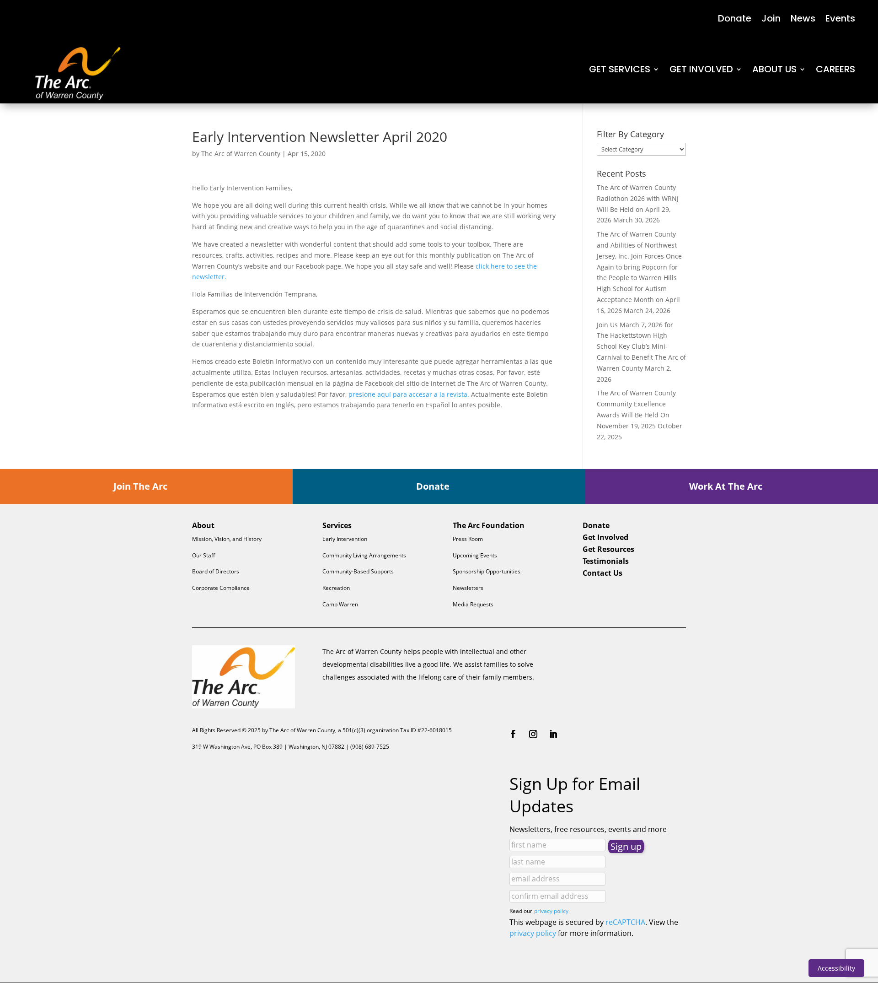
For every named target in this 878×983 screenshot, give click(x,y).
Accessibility (836, 968)
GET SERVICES (619, 69)
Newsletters (468, 588)
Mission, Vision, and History (227, 539)
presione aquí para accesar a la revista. (408, 394)
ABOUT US (774, 69)
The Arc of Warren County (240, 153)
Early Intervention (344, 539)
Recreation (336, 588)
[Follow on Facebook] (513, 734)
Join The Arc (140, 486)
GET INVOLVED (701, 69)
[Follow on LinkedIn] (553, 734)
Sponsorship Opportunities (486, 571)
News (803, 20)
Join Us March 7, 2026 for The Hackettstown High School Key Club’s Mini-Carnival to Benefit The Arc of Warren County (641, 346)
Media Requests (473, 604)
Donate (734, 20)
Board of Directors (215, 571)
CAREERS (835, 69)
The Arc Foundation (489, 525)
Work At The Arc (725, 486)
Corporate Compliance (221, 588)
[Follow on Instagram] (533, 734)
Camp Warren (340, 604)
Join (771, 20)
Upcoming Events (475, 555)
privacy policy (551, 911)
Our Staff (203, 555)
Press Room (468, 539)
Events (840, 20)
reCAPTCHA (625, 922)
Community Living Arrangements (364, 555)
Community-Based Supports (358, 571)
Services (337, 525)
